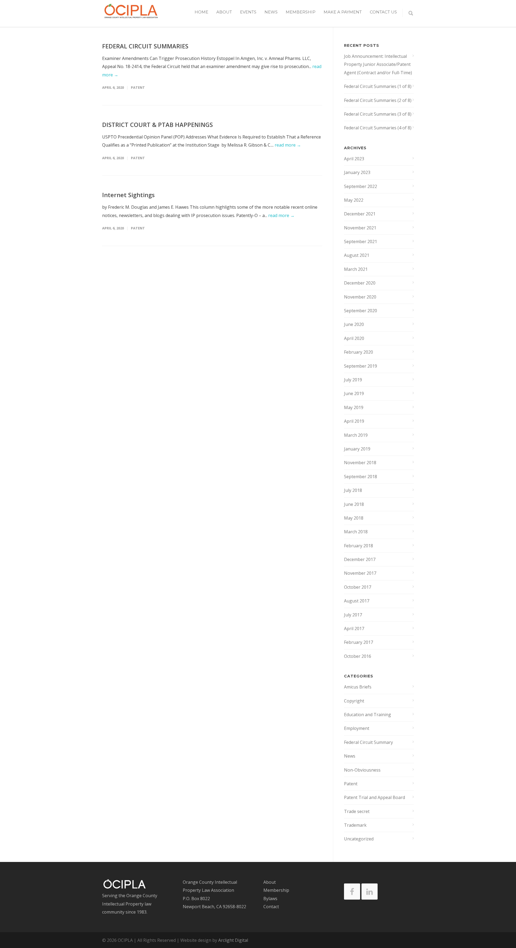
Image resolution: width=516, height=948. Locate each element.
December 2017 (359, 559)
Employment (356, 728)
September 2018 (360, 477)
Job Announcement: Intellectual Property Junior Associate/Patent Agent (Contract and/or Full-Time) (378, 64)
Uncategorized (359, 839)
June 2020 (354, 324)
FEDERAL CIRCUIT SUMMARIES (145, 46)
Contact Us (383, 12)
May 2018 (353, 518)
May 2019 (353, 407)
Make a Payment (343, 12)
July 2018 (353, 490)
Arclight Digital (233, 940)
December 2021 (359, 214)
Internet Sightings (128, 195)
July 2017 (353, 615)
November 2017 (360, 573)
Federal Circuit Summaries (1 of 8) (377, 86)
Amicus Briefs (357, 687)
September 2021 (360, 241)
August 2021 (356, 255)
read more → (288, 145)
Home (201, 12)
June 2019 (354, 393)
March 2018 (356, 532)
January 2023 (357, 172)
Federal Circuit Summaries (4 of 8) (377, 128)
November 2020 (360, 297)
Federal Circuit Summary (368, 742)
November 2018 (360, 463)
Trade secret (357, 811)
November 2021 (360, 228)
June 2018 (354, 504)
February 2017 (358, 642)
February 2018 (358, 546)
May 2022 (353, 200)
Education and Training (367, 715)
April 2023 (354, 159)
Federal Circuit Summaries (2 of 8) (377, 100)
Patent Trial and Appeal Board (374, 797)
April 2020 (354, 338)
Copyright (354, 701)
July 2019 (353, 380)
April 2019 (354, 421)
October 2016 (357, 656)
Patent (138, 87)
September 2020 (360, 311)
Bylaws (270, 898)
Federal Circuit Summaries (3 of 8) (377, 114)
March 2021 (356, 269)
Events (248, 12)
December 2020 (359, 283)
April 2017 (354, 628)
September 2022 (360, 186)
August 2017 (356, 601)
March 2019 (356, 435)
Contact (271, 907)
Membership (301, 12)
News (271, 12)
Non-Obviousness (362, 770)
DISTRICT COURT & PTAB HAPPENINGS (157, 124)
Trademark (355, 825)
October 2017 (357, 587)
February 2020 (358, 352)
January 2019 (357, 449)
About (269, 882)
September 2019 (360, 366)
